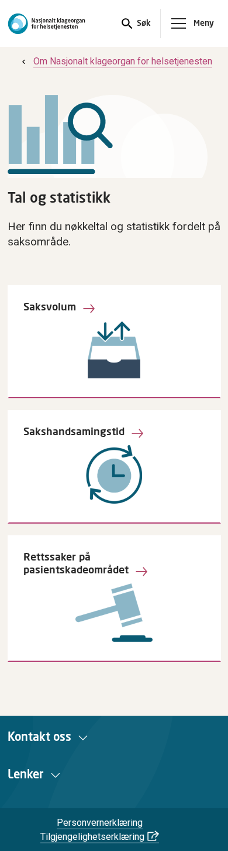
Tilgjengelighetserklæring (92, 836)
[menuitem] (115, 61)
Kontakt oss (39, 737)
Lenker (26, 775)
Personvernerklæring (100, 822)
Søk (142, 23)
